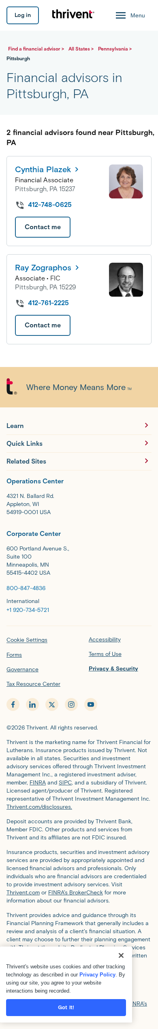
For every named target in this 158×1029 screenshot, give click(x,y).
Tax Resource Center (33, 684)
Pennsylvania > (115, 49)
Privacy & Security (113, 668)
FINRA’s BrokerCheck (75, 892)
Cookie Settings (26, 640)
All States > (81, 49)
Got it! (66, 1007)
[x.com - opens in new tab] (52, 704)
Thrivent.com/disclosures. (39, 806)
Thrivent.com (23, 892)
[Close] (121, 955)
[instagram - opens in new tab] (71, 704)
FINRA (38, 782)
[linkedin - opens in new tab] (32, 704)
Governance (22, 669)
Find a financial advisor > (36, 49)
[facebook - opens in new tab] (13, 704)
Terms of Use (105, 654)
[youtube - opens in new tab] (91, 704)
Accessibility (105, 639)
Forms (14, 655)
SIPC (65, 782)
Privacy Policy (97, 975)
